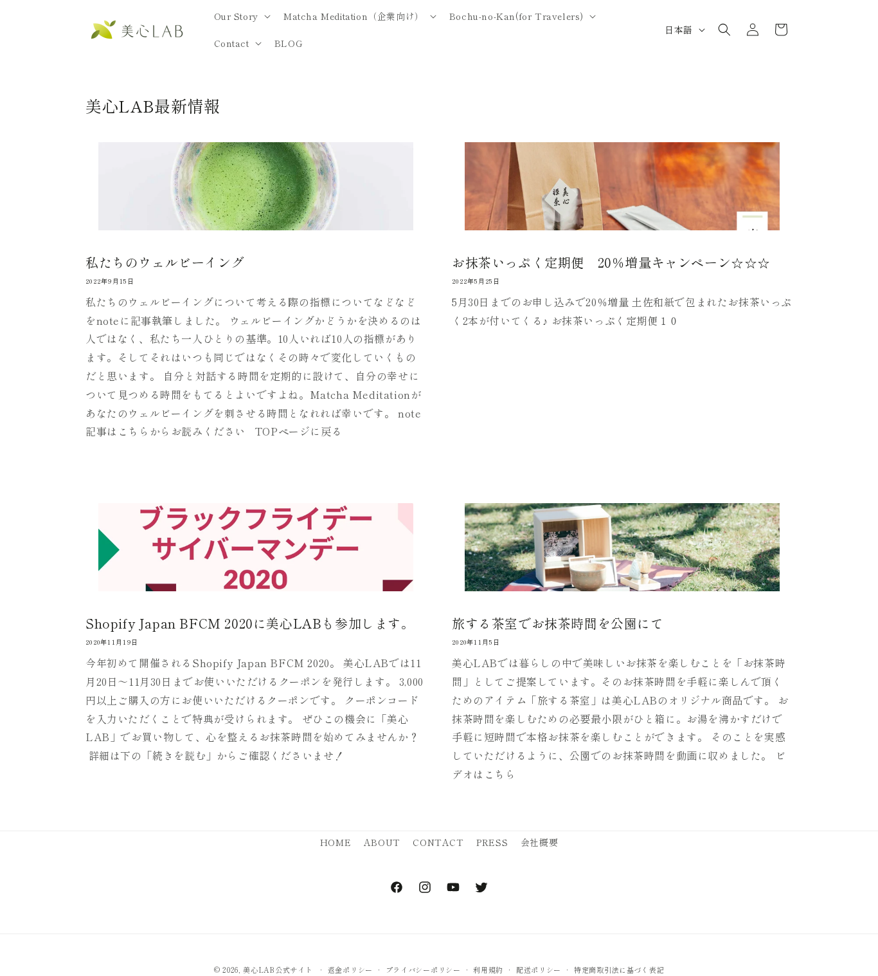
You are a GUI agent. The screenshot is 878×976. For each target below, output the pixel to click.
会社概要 (539, 842)
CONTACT (438, 842)
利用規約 (488, 969)
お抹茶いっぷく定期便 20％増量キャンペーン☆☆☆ (611, 262)
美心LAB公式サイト (277, 969)
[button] (241, 16)
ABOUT (382, 842)
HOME (335, 842)
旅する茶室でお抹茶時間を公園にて (558, 623)
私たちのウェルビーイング (164, 262)
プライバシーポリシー (423, 969)
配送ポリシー (538, 969)
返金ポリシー (350, 969)
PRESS (492, 842)
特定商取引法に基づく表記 (619, 969)
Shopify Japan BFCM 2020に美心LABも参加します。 (250, 623)
